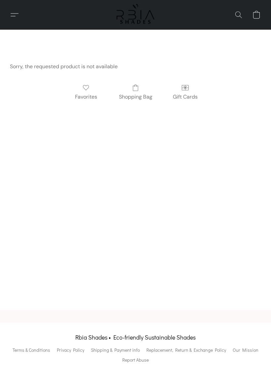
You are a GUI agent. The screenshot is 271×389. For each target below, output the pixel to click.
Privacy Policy (70, 350)
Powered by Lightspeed (135, 371)
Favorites (86, 96)
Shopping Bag (135, 96)
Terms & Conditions (31, 350)
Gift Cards (185, 96)
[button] (135, 14)
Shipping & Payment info (115, 350)
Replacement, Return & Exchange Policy (186, 350)
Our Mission (245, 350)
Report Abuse (135, 360)
